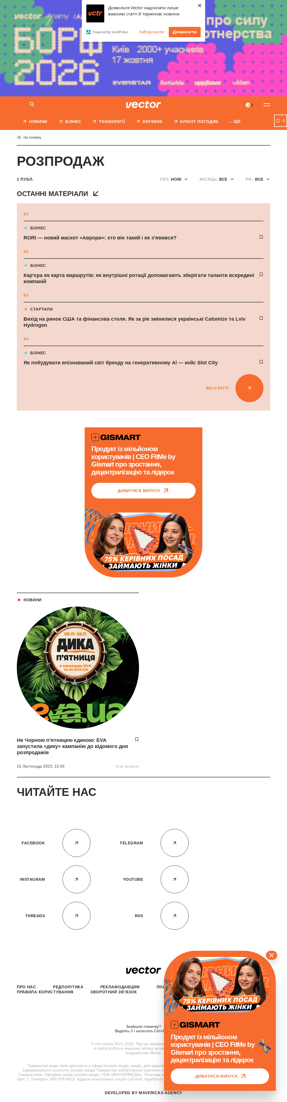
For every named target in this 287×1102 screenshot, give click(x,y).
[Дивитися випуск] (143, 541)
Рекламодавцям (120, 987)
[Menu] (266, 104)
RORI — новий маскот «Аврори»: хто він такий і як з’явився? (100, 238)
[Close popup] (271, 955)
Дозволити (185, 31)
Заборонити (151, 31)
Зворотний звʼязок (113, 992)
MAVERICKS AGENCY (160, 1093)
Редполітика (68, 987)
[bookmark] (261, 237)
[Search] (32, 104)
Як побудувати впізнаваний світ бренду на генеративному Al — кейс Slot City (121, 362)
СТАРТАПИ (41, 309)
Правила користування (45, 992)
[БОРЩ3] (143, 48)
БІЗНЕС (38, 228)
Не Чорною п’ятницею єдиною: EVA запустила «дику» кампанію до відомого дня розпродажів (72, 746)
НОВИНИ (33, 600)
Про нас (26, 987)
